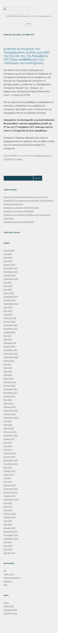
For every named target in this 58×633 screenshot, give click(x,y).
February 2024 (10, 318)
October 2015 (9, 517)
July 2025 (7, 282)
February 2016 (10, 513)
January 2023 (9, 346)
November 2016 (11, 492)
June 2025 (8, 286)
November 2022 (11, 353)
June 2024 (8, 307)
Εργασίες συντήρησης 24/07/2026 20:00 (21, 207)
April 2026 (8, 261)
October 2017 (9, 471)
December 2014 (11, 531)
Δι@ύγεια (39, 155)
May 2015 (8, 524)
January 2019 (9, 456)
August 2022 (9, 360)
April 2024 (8, 314)
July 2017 (7, 478)
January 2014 (9, 552)
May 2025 (8, 289)
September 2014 (11, 538)
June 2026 (8, 257)
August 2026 (9, 250)
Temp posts (9, 574)
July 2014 (7, 542)
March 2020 (9, 428)
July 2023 (7, 335)
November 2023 (11, 328)
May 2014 (8, 549)
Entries (9, 606)
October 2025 (9, 275)
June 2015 (8, 520)
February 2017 (10, 485)
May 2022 (8, 371)
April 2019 (8, 449)
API (5, 570)
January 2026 (9, 264)
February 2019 (10, 453)
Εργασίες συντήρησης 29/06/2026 (19, 211)
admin (19, 159)
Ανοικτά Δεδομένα (12, 577)
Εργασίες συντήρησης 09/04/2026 (19, 221)
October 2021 (9, 396)
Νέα (47, 155)
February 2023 (10, 342)
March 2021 (9, 403)
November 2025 (11, 271)
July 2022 (7, 364)
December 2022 (11, 350)
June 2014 (8, 545)
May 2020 (8, 424)
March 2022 (9, 378)
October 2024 (9, 300)
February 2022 (10, 382)
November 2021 (11, 392)
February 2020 (10, 431)
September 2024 (11, 303)
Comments (10, 609)
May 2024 (8, 310)
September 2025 (11, 278)
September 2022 (11, 357)
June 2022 (8, 367)
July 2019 (7, 442)
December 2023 (11, 325)
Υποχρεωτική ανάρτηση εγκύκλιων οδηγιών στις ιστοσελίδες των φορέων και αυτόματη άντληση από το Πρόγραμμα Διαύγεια (29, 200)
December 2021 (11, 389)
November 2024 (11, 296)
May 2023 (8, 339)
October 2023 (9, 332)
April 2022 (8, 375)
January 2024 (9, 321)
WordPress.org (10, 613)
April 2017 (8, 481)
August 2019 (9, 439)
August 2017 (9, 474)
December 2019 (11, 435)
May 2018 (8, 467)
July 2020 (7, 421)
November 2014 (11, 535)
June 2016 (8, 503)
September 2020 (11, 417)
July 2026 (7, 254)
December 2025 (11, 268)
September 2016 (11, 499)
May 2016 (8, 506)
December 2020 (11, 410)
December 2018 (11, 460)
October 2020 (9, 414)
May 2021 (8, 399)
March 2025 (9, 293)
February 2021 (10, 407)
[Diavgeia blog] (16, 9)
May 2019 (8, 446)
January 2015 (9, 528)
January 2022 (9, 385)
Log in (6, 602)
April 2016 (8, 510)
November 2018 (11, 463)
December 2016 (11, 488)
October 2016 (9, 496)
